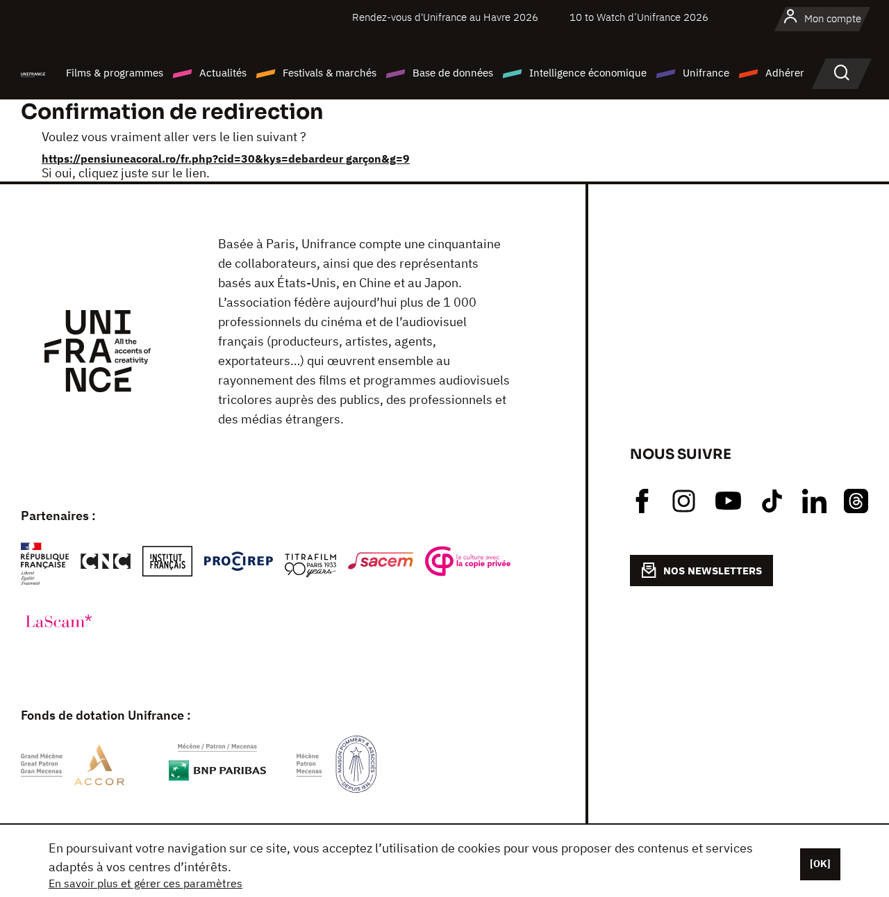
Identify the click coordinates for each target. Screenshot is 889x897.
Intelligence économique (588, 72)
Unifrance (706, 72)
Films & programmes (114, 72)
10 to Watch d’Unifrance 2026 (639, 17)
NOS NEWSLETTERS (712, 570)
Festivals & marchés (329, 72)
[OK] (820, 863)
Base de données (453, 72)
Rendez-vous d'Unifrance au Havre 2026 (445, 17)
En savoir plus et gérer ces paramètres (145, 883)
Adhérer (784, 72)
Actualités (223, 72)
